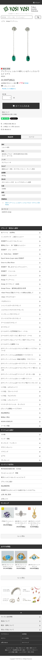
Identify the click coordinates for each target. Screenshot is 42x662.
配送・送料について (31, 648)
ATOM (32, 652)
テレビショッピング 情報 (9, 473)
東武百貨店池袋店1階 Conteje (11, 469)
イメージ (31, 137)
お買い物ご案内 (6, 494)
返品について (5, 112)
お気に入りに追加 (9, 86)
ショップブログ (22, 652)
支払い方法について (20, 648)
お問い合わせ (4, 642)
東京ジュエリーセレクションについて (13, 477)
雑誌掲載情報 (5, 486)
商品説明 (10, 137)
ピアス (3, 21)
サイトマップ (25, 642)
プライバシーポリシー (32, 650)
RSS (29, 652)
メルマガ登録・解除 (12, 652)
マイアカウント (5, 634)
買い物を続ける (6, 129)
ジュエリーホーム (10, 648)
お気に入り (4, 499)
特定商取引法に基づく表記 (9, 114)
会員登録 (24, 634)
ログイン (3, 638)
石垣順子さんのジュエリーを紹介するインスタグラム (18, 490)
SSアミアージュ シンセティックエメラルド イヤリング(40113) (22, 203)
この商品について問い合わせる (11, 126)
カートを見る (25, 638)
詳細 (27, 83)
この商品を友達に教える (9, 123)
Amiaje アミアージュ (12, 21)
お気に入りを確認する (9, 88)
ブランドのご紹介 (6, 481)
